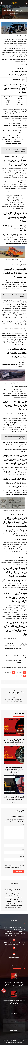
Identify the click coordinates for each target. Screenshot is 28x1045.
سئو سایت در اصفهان (8, 1040)
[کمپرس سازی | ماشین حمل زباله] (14, 2)
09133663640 (10, 1042)
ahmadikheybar (19, 168)
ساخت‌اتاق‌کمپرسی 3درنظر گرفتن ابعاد (18, 75)
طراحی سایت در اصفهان (19, 1040)
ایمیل (22, 849)
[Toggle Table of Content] (23, 79)
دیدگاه (22, 824)
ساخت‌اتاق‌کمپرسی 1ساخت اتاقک (19, 68)
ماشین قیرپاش (13, 1030)
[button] (3, 990)
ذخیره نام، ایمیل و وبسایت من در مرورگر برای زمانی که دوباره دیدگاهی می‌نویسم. (14, 866)
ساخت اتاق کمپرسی (13, 609)
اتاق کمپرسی (24, 490)
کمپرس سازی (17, 927)
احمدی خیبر (12, 284)
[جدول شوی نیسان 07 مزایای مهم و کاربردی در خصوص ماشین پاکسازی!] (14, 976)
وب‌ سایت (22, 856)
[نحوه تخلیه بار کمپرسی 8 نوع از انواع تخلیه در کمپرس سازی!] (14, 994)
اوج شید (16, 1042)
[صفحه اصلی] (26, 11)
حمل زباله (10, 467)
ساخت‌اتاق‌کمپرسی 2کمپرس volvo (19, 71)
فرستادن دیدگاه (19, 871)
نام (23, 841)
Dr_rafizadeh (19, 672)
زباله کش (11, 935)
